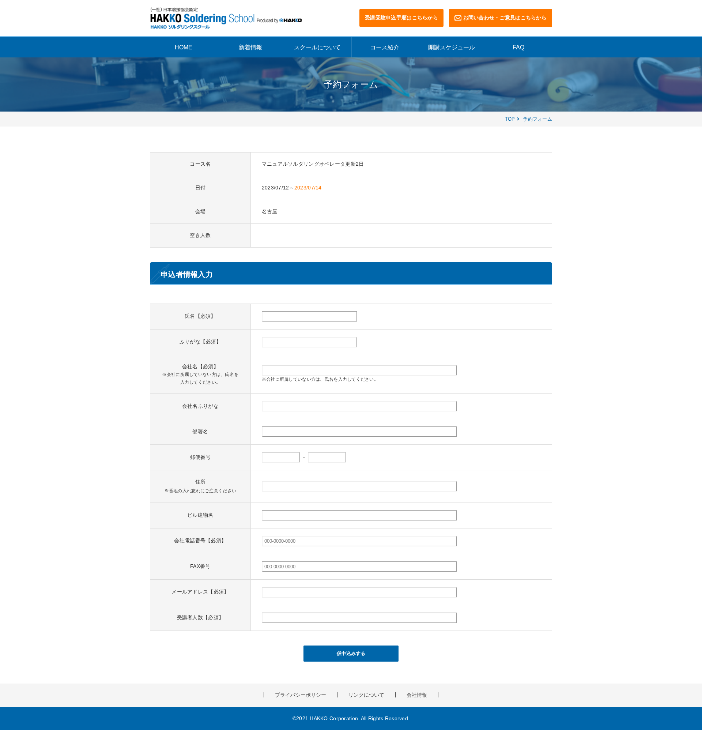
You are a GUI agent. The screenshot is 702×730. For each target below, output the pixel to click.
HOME (183, 47)
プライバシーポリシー (300, 695)
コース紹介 (384, 47)
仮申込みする (351, 653)
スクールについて (317, 47)
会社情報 (417, 695)
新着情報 (250, 47)
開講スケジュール (451, 47)
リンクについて (366, 695)
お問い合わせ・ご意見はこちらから (505, 17)
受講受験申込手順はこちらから (401, 17)
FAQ (518, 47)
